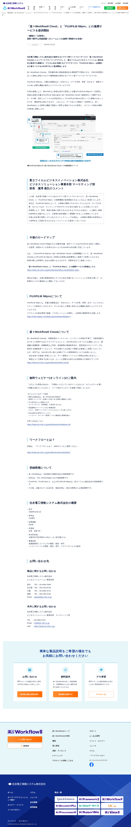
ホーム (4, 12)
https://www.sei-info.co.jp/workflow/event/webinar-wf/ (49, 424)
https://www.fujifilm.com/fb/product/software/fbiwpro (48, 317)
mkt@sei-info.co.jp (41, 623)
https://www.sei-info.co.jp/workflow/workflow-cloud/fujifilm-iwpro (53, 270)
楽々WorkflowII (19, 12)
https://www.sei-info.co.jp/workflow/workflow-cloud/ (48, 363)
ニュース (28, 12)
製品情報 (10, 12)
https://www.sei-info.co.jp (44, 626)
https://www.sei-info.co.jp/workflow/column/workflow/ (48, 452)
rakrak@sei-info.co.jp (43, 597)
